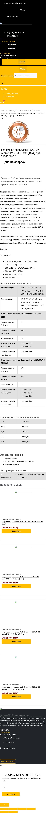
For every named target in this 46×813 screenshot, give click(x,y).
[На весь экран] (22, 809)
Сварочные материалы (23, 111)
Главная (4, 111)
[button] (23, 10)
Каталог (11, 111)
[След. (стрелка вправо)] (13, 812)
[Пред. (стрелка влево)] (4, 812)
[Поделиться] (13, 809)
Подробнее (16, 531)
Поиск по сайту (7, 76)
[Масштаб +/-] (31, 809)
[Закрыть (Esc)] (4, 809)
